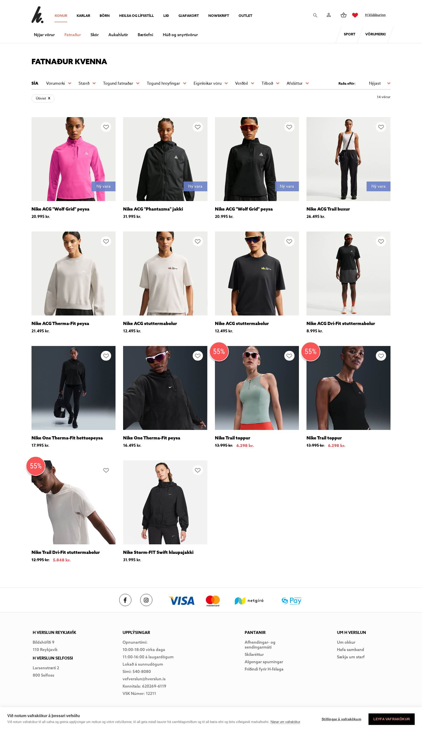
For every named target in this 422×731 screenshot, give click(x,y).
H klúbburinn (375, 15)
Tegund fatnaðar (118, 83)
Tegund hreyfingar (163, 83)
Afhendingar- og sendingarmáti (260, 645)
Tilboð (267, 83)
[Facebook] (125, 600)
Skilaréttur (254, 654)
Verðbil (241, 83)
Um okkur (346, 642)
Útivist (41, 98)
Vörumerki (55, 83)
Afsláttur (295, 83)
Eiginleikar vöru (208, 83)
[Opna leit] (316, 15)
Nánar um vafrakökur (285, 722)
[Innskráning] (328, 15)
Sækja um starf (351, 656)
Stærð (84, 83)
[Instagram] (146, 600)
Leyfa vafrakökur (391, 719)
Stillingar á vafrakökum (341, 719)
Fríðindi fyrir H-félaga (264, 669)
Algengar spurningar (264, 661)
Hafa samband (350, 649)
